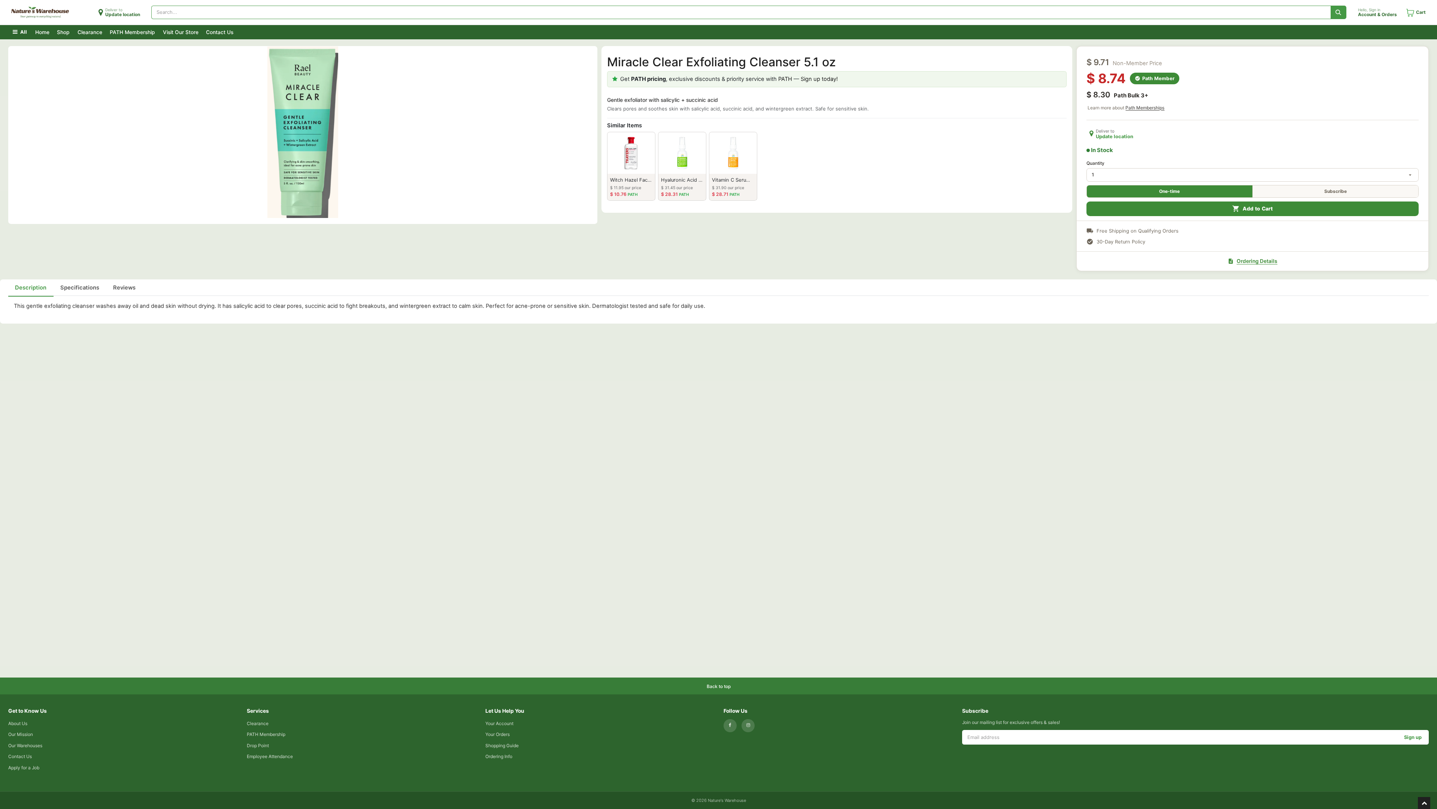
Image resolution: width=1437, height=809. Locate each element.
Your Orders (497, 734)
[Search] (1339, 12)
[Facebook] (730, 725)
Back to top (719, 686)
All (23, 32)
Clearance (258, 723)
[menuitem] (42, 32)
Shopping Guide (502, 745)
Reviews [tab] (124, 287)
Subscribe (1335, 191)
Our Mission (20, 734)
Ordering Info (498, 756)
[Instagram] (748, 725)
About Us (17, 723)
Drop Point (258, 745)
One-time (1169, 191)
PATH (785, 79)
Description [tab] (30, 287)
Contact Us (20, 756)
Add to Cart (1258, 209)
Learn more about (1126, 107)
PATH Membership (266, 734)
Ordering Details (1257, 261)
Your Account (499, 723)
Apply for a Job (23, 767)
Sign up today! (819, 79)
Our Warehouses (25, 745)
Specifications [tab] (79, 287)
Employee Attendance (270, 756)
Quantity (1095, 163)
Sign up (1413, 737)
